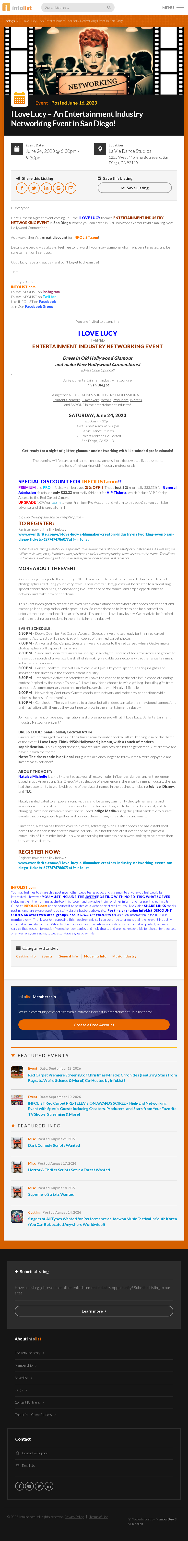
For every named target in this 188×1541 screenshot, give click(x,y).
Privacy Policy (74, 1517)
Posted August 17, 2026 (57, 1163)
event (41, 103)
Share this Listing (37, 178)
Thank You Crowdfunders (34, 1415)
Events (47, 956)
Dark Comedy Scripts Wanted (54, 1145)
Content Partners (28, 1402)
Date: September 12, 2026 (60, 1068)
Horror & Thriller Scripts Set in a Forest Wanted (69, 1169)
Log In (56, 502)
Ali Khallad (135, 1524)
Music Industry (124, 956)
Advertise (22, 1378)
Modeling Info (95, 956)
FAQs (19, 1390)
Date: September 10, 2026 (60, 1097)
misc (32, 1139)
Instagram (51, 292)
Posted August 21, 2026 (57, 1139)
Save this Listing (117, 178)
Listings (9, 21)
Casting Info (26, 956)
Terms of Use (98, 1517)
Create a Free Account (94, 1024)
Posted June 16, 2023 (74, 103)
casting (34, 1212)
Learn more (93, 1311)
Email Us (28, 1466)
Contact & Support (35, 1453)
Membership (24, 1365)
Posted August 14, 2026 (57, 1188)
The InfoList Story (28, 1353)
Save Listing (137, 187)
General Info (68, 956)
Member (165, 1519)
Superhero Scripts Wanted (51, 1194)
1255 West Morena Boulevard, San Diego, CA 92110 (139, 160)
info (22, 7)
